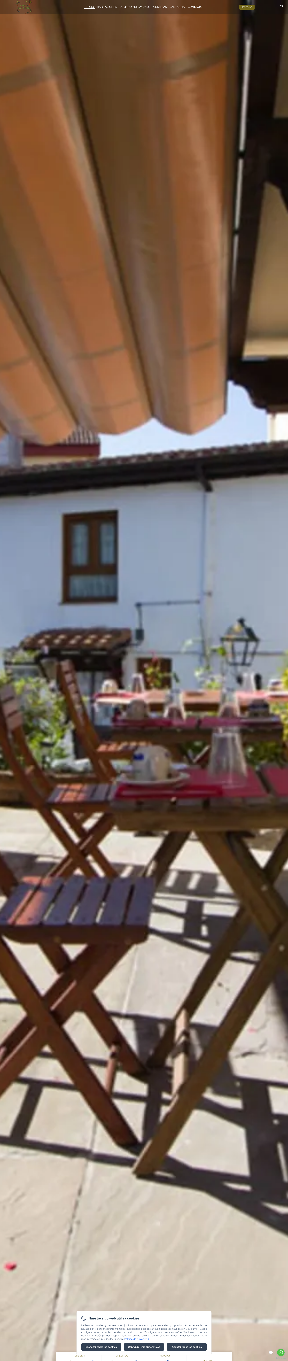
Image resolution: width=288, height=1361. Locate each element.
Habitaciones (107, 6)
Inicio (90, 6)
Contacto (195, 6)
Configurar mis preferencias (144, 1346)
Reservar (247, 7)
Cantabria (177, 6)
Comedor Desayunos (135, 6)
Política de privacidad (136, 1338)
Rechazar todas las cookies (101, 1346)
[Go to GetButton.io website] (281, 1358)
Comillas (160, 6)
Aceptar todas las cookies (187, 1346)
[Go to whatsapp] (281, 1352)
